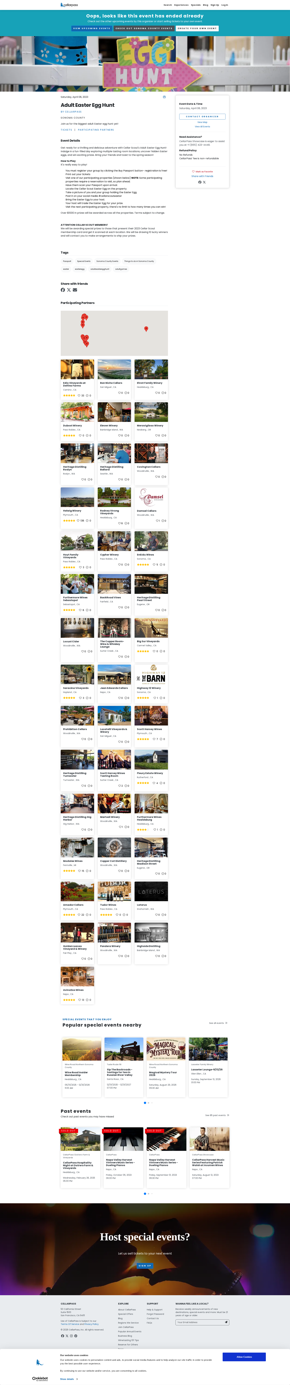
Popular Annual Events (129, 1331)
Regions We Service (128, 1322)
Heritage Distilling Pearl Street (148, 599)
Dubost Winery (72, 425)
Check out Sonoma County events (144, 28)
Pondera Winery (110, 946)
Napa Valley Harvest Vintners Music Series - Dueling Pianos (120, 1162)
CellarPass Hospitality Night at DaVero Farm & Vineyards (78, 1165)
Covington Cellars (148, 467)
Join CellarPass (126, 1327)
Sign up (145, 1265)
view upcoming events (91, 28)
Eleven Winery (109, 425)
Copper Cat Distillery (113, 861)
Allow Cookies (244, 1357)
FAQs (149, 1322)
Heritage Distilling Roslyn (74, 468)
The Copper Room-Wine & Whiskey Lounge (112, 644)
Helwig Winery (72, 510)
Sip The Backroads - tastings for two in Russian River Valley (119, 1072)
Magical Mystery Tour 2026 (163, 1074)
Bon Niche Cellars (111, 383)
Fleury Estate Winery (150, 773)
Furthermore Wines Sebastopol (75, 599)
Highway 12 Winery (149, 688)
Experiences (181, 4)
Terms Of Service (70, 1324)
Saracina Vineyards (76, 688)
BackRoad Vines (110, 597)
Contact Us (153, 1318)
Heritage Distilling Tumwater (74, 774)
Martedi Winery (110, 817)
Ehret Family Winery (149, 383)
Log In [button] (224, 4)
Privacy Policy (91, 1324)
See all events (216, 1023)
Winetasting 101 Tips (128, 1340)
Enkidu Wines (145, 554)
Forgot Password (155, 1314)
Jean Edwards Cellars (114, 688)
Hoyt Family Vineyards (70, 556)
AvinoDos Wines (73, 990)
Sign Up (215, 4)
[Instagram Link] (71, 1336)
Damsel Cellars (146, 511)
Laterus (142, 905)
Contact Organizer (202, 116)
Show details (67, 1379)
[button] (86, 318)
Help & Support (155, 1309)
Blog (205, 4)
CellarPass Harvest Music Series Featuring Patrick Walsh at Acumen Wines (208, 1162)
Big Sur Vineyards (148, 641)
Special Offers (125, 1314)
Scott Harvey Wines (149, 729)
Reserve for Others (128, 1344)
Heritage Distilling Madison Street (148, 862)
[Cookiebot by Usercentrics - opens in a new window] (40, 1379)
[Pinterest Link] (76, 1336)
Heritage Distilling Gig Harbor (77, 818)
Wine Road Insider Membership (76, 1074)
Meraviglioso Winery (150, 425)
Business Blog (125, 1335)
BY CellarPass (71, 111)
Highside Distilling (148, 946)
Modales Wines (72, 861)
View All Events (202, 126)
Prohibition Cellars (75, 729)
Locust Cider (71, 641)
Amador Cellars (73, 905)
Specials (196, 4)
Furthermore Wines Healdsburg (149, 818)
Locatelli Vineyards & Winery (113, 730)
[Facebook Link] (63, 291)
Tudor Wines (108, 905)
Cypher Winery (109, 554)
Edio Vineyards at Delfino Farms (74, 384)
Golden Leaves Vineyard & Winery (75, 947)
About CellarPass (127, 1309)
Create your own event (197, 28)
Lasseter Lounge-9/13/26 (207, 1069)
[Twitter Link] (69, 291)
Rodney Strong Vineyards (109, 512)
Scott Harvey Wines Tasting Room (112, 774)
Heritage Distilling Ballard (111, 468)
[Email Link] (75, 291)
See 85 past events (215, 1115)
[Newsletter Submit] (226, 1322)
